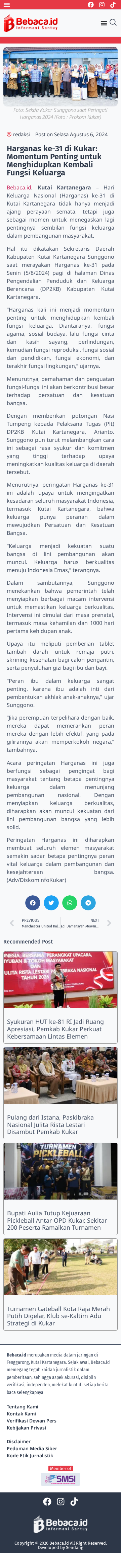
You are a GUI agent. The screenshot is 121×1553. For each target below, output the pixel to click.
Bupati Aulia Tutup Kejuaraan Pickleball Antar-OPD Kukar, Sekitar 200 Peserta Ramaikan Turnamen (57, 1220)
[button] (32, 902)
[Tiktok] (113, 4)
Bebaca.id (19, 187)
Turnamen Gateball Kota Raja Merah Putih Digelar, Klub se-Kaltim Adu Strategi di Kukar (58, 1316)
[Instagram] (102, 4)
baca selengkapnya (25, 1392)
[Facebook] (90, 4)
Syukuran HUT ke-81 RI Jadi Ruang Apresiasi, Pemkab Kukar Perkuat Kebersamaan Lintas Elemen (55, 1028)
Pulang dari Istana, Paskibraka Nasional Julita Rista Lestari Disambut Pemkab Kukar (50, 1124)
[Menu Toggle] (6, 4)
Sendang (74, 1547)
